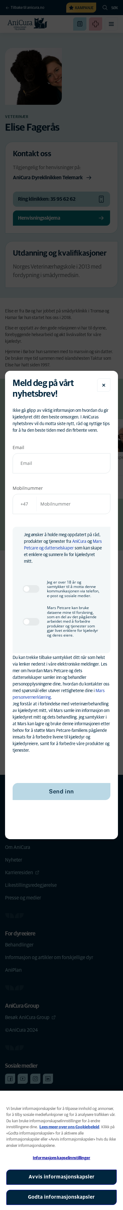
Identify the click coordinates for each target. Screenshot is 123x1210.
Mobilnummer (28, 488)
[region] (61, 1150)
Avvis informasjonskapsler (62, 1176)
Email (18, 447)
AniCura (79, 541)
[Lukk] (103, 385)
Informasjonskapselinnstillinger (61, 1158)
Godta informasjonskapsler (61, 1197)
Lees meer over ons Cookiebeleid (69, 1127)
